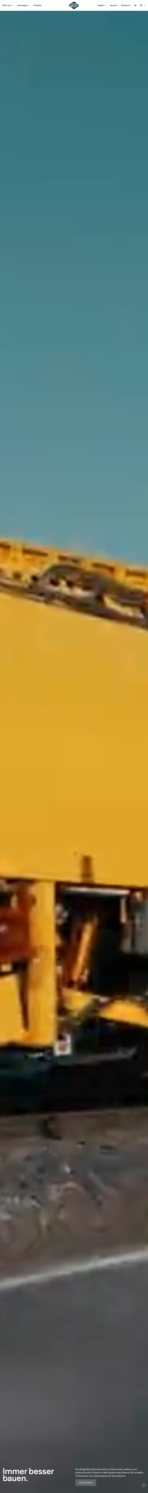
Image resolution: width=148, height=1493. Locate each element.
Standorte (125, 5)
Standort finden (86, 1482)
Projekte (38, 5)
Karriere (113, 5)
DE (141, 5)
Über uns (7, 5)
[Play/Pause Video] (143, 1485)
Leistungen (22, 5)
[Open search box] (135, 5)
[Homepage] (74, 5)
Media (101, 5)
